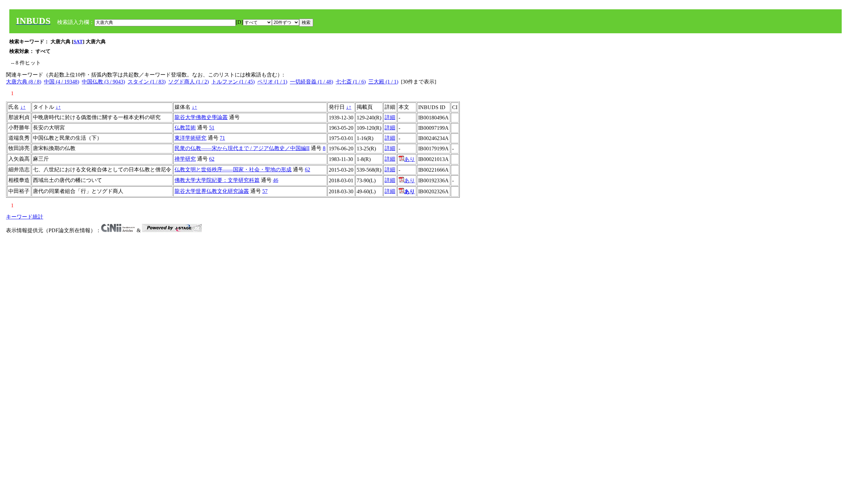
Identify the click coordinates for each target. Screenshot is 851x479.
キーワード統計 (24, 217)
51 (211, 127)
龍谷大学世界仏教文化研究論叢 (212, 191)
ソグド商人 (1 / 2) (188, 81)
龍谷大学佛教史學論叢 (201, 117)
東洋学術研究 (190, 138)
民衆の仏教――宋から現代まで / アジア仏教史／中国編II (242, 148)
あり (409, 159)
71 (222, 138)
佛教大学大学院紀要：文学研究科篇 (217, 180)
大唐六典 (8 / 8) (23, 81)
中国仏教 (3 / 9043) (103, 81)
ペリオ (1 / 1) (272, 81)
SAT (78, 41)
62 (211, 159)
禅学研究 (185, 159)
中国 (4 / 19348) (61, 81)
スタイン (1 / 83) (147, 81)
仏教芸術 (185, 127)
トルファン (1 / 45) (233, 81)
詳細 (390, 117)
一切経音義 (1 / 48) (311, 81)
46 (275, 180)
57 (265, 191)
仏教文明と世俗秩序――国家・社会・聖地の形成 (233, 169)
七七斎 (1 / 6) (351, 81)
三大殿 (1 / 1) (383, 81)
